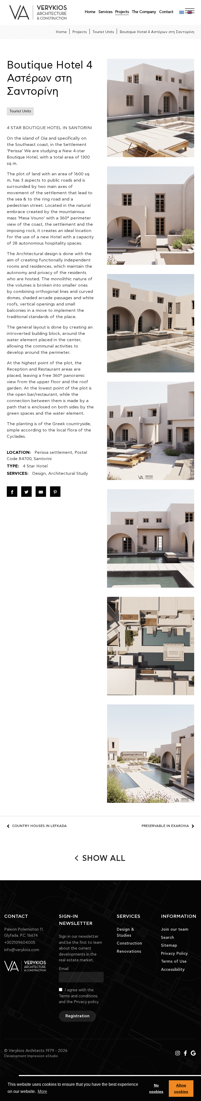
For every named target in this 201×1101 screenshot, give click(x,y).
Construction (129, 943)
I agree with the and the (79, 996)
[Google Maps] (193, 1053)
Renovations (129, 952)
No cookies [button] (156, 1088)
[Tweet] (26, 491)
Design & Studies (125, 932)
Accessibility (173, 970)
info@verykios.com (21, 950)
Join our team (174, 929)
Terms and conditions (78, 996)
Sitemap (169, 945)
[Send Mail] (41, 491)
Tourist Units (20, 111)
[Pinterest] (55, 491)
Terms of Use (174, 961)
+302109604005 (19, 943)
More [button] (42, 1091)
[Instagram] (178, 1053)
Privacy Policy (174, 954)
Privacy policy (86, 1002)
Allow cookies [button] (181, 1088)
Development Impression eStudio (31, 1056)
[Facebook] (12, 491)
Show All (103, 858)
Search (167, 938)
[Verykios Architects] (38, 12)
